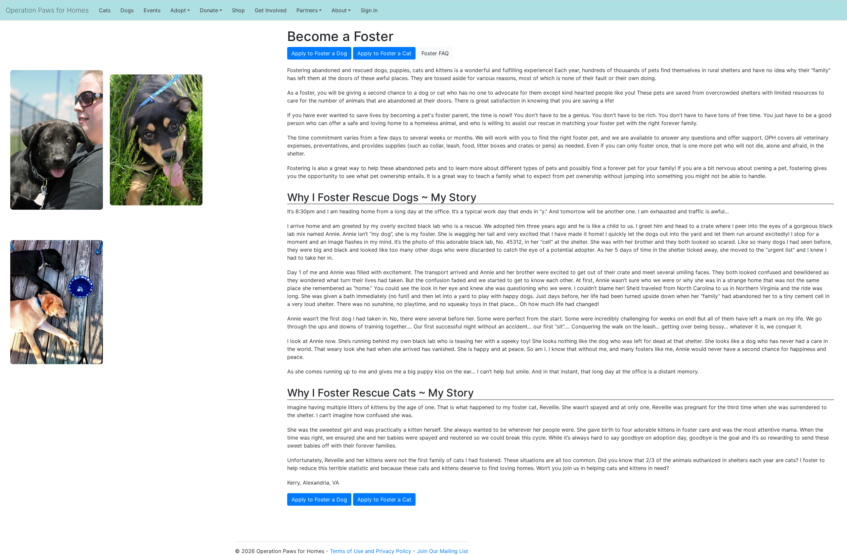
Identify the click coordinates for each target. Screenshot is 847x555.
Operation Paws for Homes (47, 10)
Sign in (369, 10)
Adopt (178, 10)
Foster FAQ (435, 53)
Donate (209, 10)
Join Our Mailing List (442, 551)
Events (152, 10)
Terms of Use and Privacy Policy (370, 551)
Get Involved (271, 10)
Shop (238, 10)
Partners (307, 10)
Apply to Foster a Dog (319, 53)
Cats (105, 10)
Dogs (127, 10)
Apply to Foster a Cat (384, 53)
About (339, 10)
